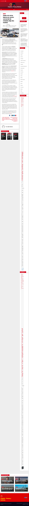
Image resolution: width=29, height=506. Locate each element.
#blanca (13, 25)
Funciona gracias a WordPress (4, 503)
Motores (22, 81)
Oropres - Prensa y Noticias (14, 7)
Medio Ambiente (23, 79)
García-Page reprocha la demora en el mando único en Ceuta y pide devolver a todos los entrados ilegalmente (24, 30)
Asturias (22, 56)
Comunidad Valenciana (24, 66)
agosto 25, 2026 (4, 490)
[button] (26, 9)
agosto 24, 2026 (18, 490)
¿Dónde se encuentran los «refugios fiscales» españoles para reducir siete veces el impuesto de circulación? (13, 119)
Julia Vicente (10, 126)
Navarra (22, 85)
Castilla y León (22, 62)
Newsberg (10, 503)
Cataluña (22, 64)
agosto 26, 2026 (4, 482)
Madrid (21, 77)
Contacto (27, 504)
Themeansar (2, 504)
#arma (11, 25)
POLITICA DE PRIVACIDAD (19, 503)
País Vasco (22, 87)
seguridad (12, 70)
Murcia (21, 83)
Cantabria (22, 58)
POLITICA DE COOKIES (25, 503)
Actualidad (9, 133)
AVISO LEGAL (24, 504)
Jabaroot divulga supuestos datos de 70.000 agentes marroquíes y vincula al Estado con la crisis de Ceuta (24, 35)
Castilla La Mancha (23, 60)
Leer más (23, 269)
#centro (15, 25)
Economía (23, 188)
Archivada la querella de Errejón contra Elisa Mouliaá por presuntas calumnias (7, 481)
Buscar (21, 13)
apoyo (10, 112)
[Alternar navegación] (14, 9)
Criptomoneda (22, 68)
